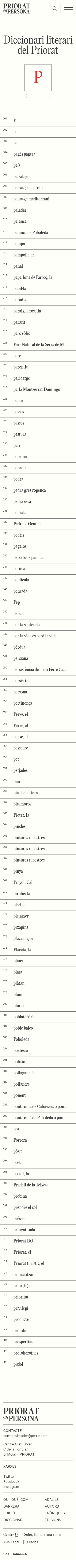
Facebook (11, 1481)
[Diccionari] (38, 96)
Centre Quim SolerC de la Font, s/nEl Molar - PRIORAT (19, 1449)
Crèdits (32, 1542)
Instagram (11, 1487)
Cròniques (55, 1513)
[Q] (49, 96)
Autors (52, 1506)
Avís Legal (11, 1542)
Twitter (9, 1476)
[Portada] (17, 8)
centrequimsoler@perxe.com (25, 1436)
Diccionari (13, 1520)
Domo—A (19, 1554)
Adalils (52, 1499)
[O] (27, 96)
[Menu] (68, 8)
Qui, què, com (15, 1499)
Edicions (53, 1520)
